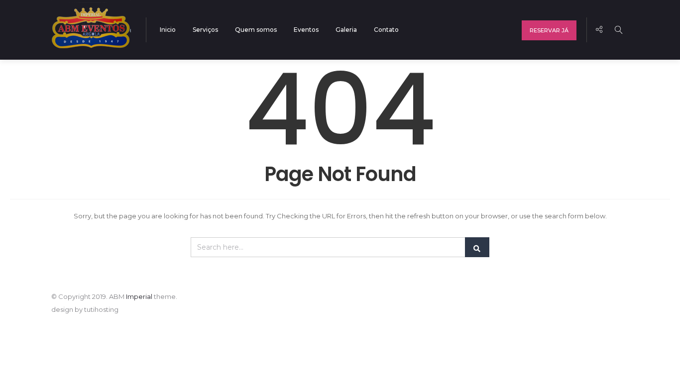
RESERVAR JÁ (549, 30)
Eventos (306, 29)
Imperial (139, 296)
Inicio (168, 29)
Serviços (205, 29)
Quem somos (256, 29)
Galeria (346, 29)
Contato (386, 29)
